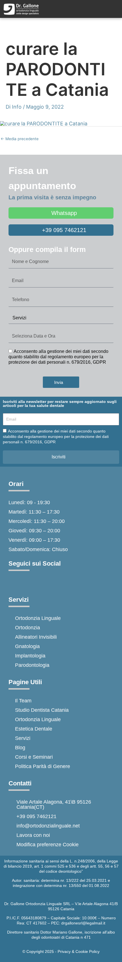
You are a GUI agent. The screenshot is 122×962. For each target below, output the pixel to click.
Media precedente (20, 138)
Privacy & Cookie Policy (79, 951)
